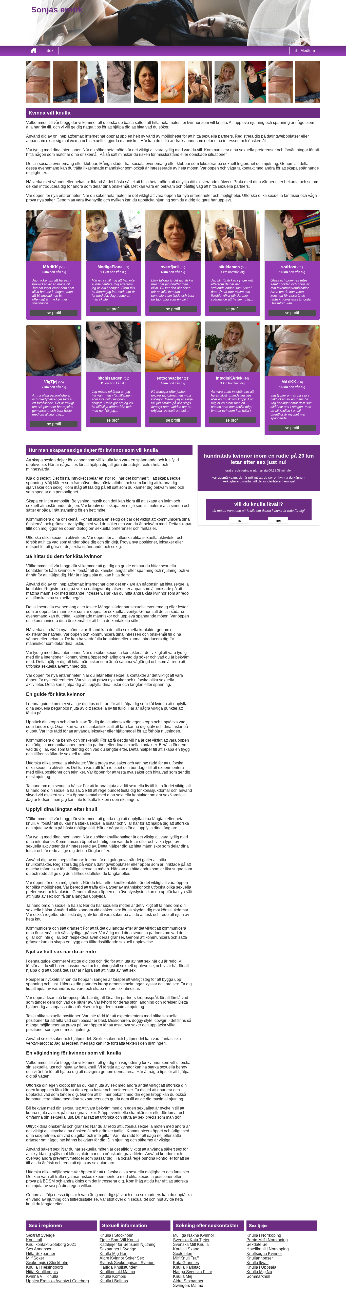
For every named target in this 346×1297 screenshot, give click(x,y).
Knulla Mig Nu (259, 1272)
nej (278, 520)
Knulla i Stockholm (116, 1235)
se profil (54, 313)
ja (239, 520)
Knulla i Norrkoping (263, 1235)
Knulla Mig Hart (113, 1253)
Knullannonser (259, 1258)
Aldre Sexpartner (188, 1281)
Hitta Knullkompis (42, 1272)
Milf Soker (35, 1258)
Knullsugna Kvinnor (264, 1253)
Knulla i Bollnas (114, 1281)
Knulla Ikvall (257, 1263)
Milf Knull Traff (186, 1258)
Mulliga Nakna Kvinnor (193, 1235)
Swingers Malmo (188, 1285)
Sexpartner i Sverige (118, 1249)
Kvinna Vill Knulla (42, 1276)
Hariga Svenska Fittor (192, 1272)
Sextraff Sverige (40, 1235)
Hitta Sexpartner (40, 1253)
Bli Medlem (305, 50)
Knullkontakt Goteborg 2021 (51, 1244)
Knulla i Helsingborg (44, 1267)
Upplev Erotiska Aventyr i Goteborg (57, 1281)
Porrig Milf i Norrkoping (267, 1240)
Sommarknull (258, 1276)
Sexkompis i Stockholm (47, 1263)
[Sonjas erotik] (33, 50)
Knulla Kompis (113, 1276)
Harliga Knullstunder (118, 1267)
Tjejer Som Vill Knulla (119, 1240)
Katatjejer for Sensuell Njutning (128, 1244)
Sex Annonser (38, 1249)
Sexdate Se (256, 1244)
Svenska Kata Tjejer (191, 1240)
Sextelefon (182, 1253)
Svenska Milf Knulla (191, 1244)
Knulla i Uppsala (261, 1267)
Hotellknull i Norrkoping (267, 1249)
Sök (49, 50)
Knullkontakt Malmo (117, 1272)
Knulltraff (34, 1240)
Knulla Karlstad (187, 1267)
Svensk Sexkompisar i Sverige (127, 1263)
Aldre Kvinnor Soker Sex (122, 1258)
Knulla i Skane (186, 1249)
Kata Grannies (186, 1263)
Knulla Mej (182, 1276)
